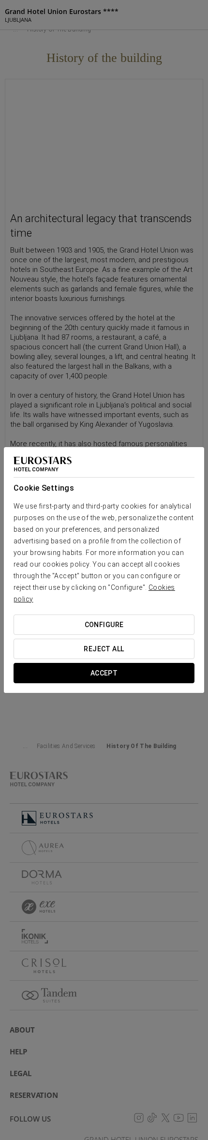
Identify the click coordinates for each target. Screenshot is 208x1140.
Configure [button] (104, 625)
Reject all (104, 649)
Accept (104, 673)
